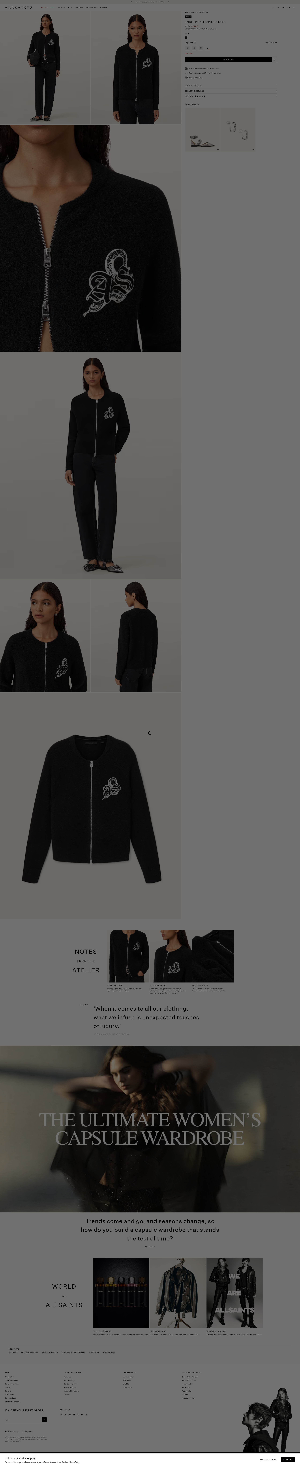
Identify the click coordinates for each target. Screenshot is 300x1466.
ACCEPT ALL (288, 1459)
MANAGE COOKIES (268, 1459)
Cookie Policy (74, 1462)
